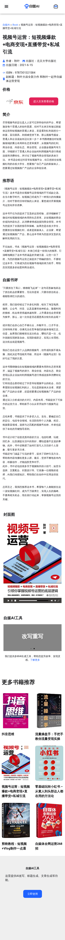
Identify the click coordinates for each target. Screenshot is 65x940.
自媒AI (6, 24)
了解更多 (35, 659)
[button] (6, 6)
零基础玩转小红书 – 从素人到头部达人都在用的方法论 (49, 791)
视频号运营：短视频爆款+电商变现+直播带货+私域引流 (16, 791)
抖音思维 (8, 734)
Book (15, 24)
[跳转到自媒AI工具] (56, 6)
